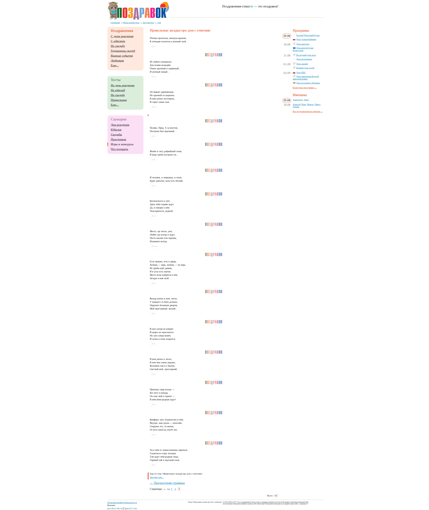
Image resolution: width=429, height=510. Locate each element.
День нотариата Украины (308, 83)
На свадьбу (118, 46)
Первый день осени (305, 68)
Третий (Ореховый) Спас (308, 35)
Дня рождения (120, 124)
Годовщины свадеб (123, 50)
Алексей (296, 104)
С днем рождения (122, 36)
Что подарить (119, 149)
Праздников (118, 139)
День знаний (302, 64)
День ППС (301, 72)
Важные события (122, 55)
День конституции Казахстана (303, 49)
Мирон (310, 104)
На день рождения (122, 85)
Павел (317, 104)
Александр (298, 100)
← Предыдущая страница (167, 483)
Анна (306, 100)
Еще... (115, 65)
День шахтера (302, 44)
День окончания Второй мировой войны (306, 77)
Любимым (117, 60)
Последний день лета (306, 55)
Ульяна (296, 107)
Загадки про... (157, 477)
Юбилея (116, 129)
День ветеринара (304, 59)
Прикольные (119, 100)
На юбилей (118, 90)
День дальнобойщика (306, 39)
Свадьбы (116, 134)
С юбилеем (118, 41)
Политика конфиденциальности (122, 502)
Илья (303, 104)
